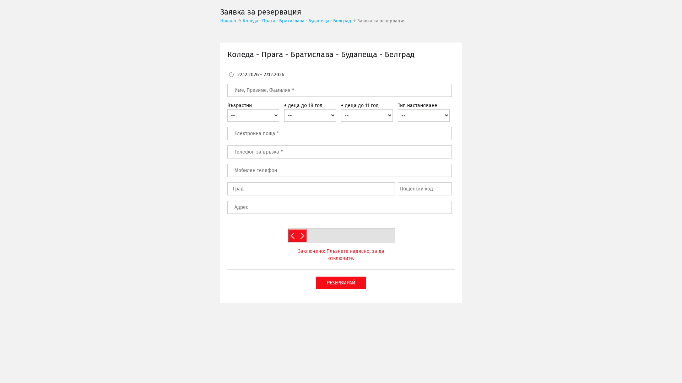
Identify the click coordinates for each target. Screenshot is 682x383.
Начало (228, 21)
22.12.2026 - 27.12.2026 (260, 74)
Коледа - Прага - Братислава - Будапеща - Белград (297, 21)
